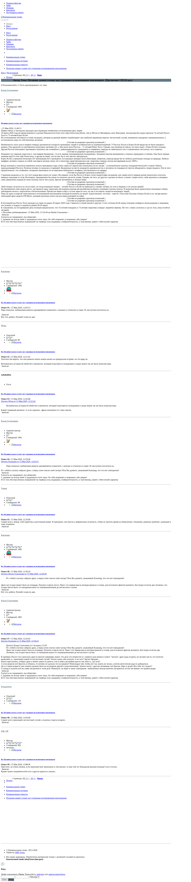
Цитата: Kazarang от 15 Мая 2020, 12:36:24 (20, 641)
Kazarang (5, 271)
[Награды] (16, 114)
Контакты (10, 10)
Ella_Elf (4, 731)
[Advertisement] (79, 246)
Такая (4, 488)
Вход (8, 26)
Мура (3, 326)
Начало (9, 24)
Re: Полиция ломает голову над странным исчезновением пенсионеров (28, 303)
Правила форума (13, 3)
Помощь (10, 8)
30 (32, 75)
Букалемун (6, 687)
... (30, 75)
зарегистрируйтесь (56, 874)
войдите (40, 874)
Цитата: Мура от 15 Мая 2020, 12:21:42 (18, 401)
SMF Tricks (20, 852)
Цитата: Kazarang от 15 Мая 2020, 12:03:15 (20, 461)
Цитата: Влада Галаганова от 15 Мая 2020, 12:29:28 (24, 574)
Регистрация (11, 28)
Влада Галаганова (9, 90)
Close (4, 880)
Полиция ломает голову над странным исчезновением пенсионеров (26, 123)
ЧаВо (8, 5)
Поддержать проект (15, 12)
